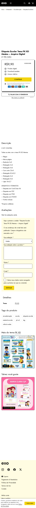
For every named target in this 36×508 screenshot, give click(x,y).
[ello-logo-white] (4, 3)
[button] (11, 3)
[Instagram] (2, 469)
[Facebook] (14, 469)
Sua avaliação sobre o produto (14, 245)
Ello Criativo (7, 57)
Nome (6, 262)
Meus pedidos (5, 498)
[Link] (29, 3)
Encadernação (17, 9)
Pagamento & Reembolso (9, 480)
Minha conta (5, 495)
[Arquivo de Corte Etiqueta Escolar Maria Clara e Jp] (18, 393)
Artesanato (9, 9)
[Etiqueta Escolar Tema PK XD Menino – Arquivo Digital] (18, 351)
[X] (20, 469)
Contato (3, 489)
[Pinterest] (8, 469)
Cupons (5, 476)
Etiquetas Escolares (28, 9)
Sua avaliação (8, 237)
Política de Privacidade (8, 483)
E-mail (6, 271)
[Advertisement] (18, 119)
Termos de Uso (6, 486)
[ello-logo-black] (18, 463)
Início (2, 9)
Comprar (18, 79)
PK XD (17, 303)
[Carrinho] (33, 3)
